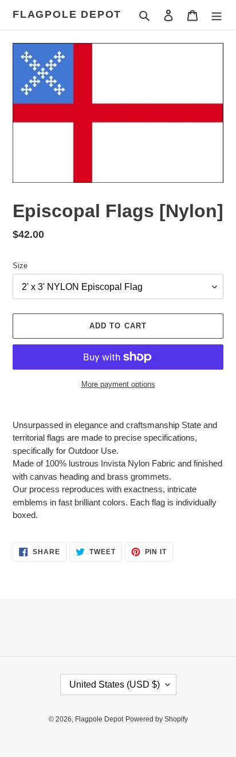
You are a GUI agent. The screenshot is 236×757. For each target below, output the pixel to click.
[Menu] (216, 15)
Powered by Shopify (156, 719)
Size (20, 265)
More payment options (118, 384)
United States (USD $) (114, 684)
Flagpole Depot (67, 14)
